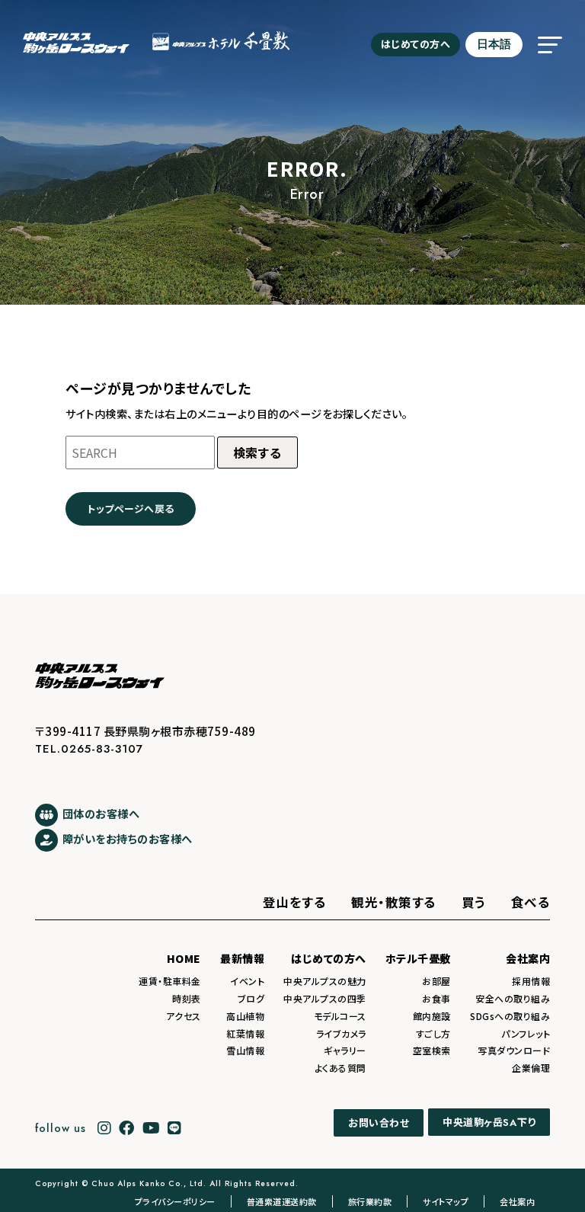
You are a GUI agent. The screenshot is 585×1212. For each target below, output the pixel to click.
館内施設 (432, 1015)
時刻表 (186, 998)
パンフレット (525, 1033)
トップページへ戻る (130, 508)
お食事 (436, 998)
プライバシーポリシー (175, 1201)
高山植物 (245, 1015)
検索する (257, 452)
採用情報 (531, 980)
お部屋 (436, 980)
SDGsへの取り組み (510, 1015)
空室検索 (432, 1050)
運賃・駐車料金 (170, 980)
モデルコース (340, 1015)
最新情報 (242, 958)
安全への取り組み (512, 998)
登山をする (295, 902)
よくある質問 (340, 1067)
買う (474, 902)
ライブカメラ (341, 1033)
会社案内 (528, 958)
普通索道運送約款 (282, 1201)
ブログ (251, 998)
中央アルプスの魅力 (324, 980)
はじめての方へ (416, 44)
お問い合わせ (378, 1122)
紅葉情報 (245, 1033)
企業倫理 (531, 1067)
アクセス (183, 1015)
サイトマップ (445, 1201)
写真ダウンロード (514, 1050)
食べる (531, 902)
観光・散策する (393, 902)
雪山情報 (245, 1050)
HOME (184, 958)
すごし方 (433, 1033)
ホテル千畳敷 (418, 958)
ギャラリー (345, 1050)
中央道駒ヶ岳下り (489, 1122)
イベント (247, 980)
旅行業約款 (370, 1201)
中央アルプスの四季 (324, 998)
